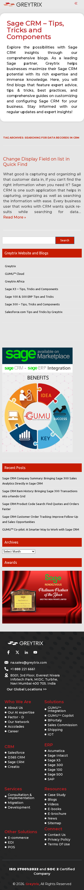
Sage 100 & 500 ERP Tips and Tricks (29, 296)
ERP (48, 744)
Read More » (14, 217)
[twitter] (17, 652)
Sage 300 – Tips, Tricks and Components (32, 304)
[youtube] (35, 652)
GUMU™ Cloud (14, 273)
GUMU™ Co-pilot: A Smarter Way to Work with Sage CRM (40, 529)
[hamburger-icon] (76, 3)
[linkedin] (26, 652)
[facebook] (8, 652)
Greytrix (10, 266)
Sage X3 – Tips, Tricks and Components (31, 289)
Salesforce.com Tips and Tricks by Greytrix (33, 312)
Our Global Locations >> (27, 689)
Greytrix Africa (14, 281)
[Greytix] (35, 643)
